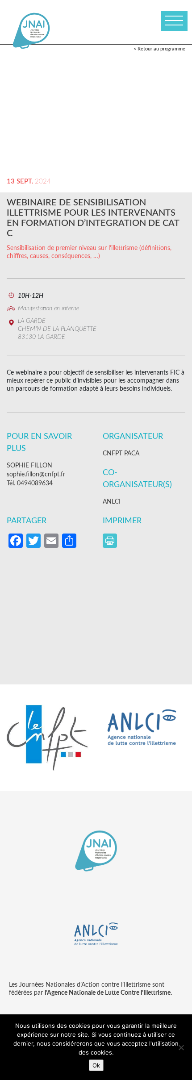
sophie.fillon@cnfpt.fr (36, 474)
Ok (96, 1065)
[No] (180, 1047)
